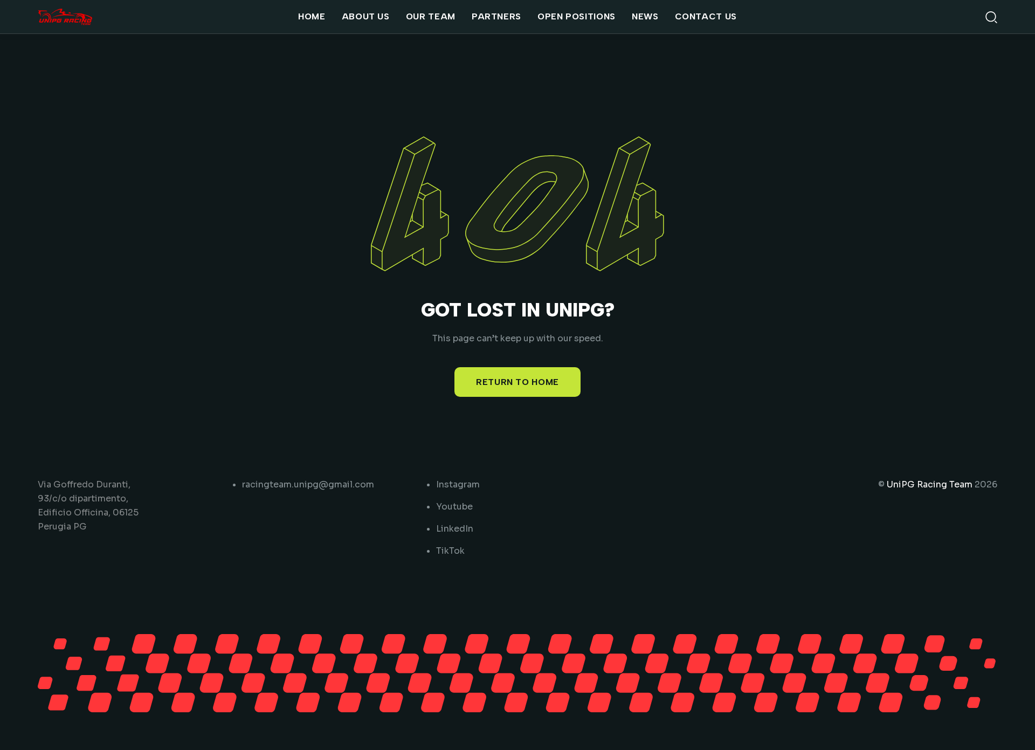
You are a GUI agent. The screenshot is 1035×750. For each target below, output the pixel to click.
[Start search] (991, 16)
